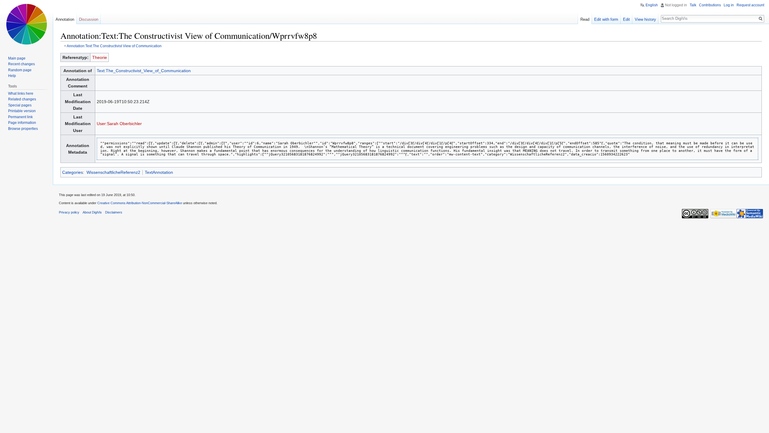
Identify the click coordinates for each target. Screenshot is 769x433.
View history (645, 19)
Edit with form (606, 19)
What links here (20, 93)
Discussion (88, 19)
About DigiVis (92, 212)
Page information (22, 123)
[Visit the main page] (26, 24)
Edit (626, 19)
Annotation (65, 19)
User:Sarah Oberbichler (119, 123)
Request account (750, 5)
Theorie (99, 57)
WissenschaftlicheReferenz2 (113, 172)
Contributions (710, 5)
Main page (17, 58)
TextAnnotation (159, 172)
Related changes (22, 99)
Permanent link (20, 117)
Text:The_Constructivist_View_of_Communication (144, 70)
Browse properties (23, 129)
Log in (729, 5)
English (652, 5)
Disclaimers (113, 212)
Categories (72, 172)
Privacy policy (69, 212)
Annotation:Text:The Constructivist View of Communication (114, 46)
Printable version (22, 111)
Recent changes (21, 64)
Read (584, 19)
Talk (693, 5)
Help (12, 76)
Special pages (20, 105)
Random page (20, 70)
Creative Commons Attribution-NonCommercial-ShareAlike (139, 203)
